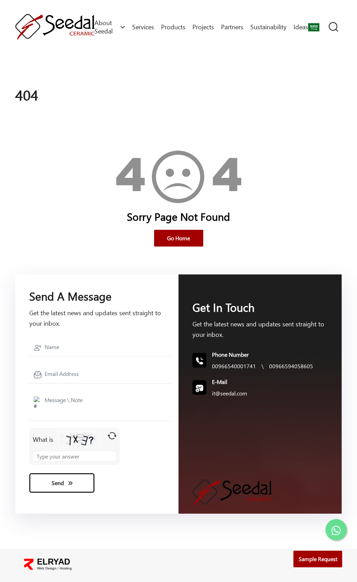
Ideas (301, 27)
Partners (232, 27)
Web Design (46, 568)
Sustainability (268, 27)
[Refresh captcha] (112, 435)
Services (143, 27)
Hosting (66, 568)
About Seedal (103, 26)
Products (173, 27)
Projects (203, 27)
